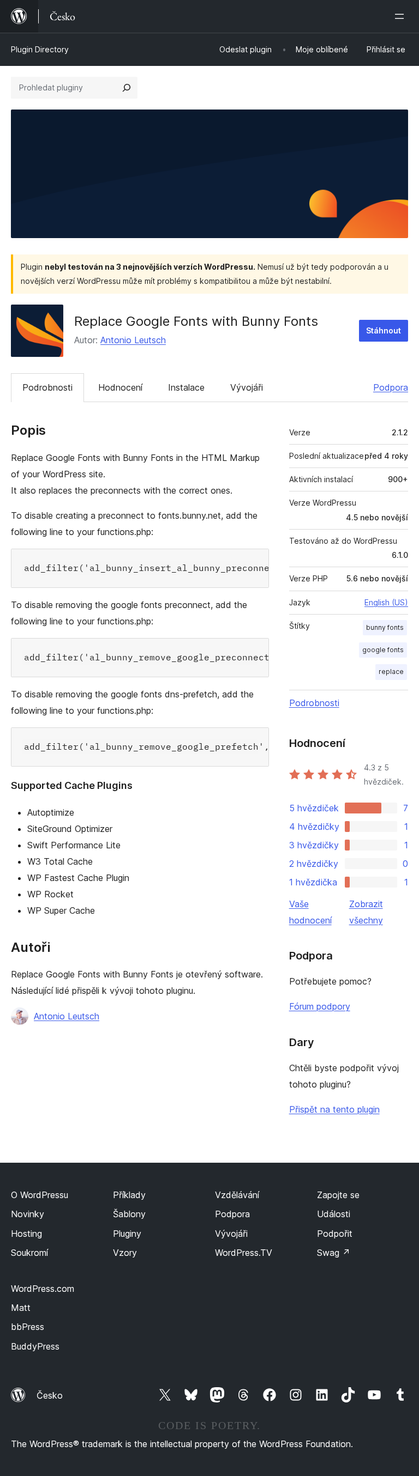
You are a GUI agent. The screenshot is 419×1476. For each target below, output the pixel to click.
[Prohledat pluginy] (126, 88)
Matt (21, 1307)
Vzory (125, 1252)
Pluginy (127, 1233)
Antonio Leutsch (133, 340)
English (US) (386, 602)
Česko (50, 1395)
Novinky (27, 1213)
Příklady (129, 1194)
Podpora (390, 387)
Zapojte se (338, 1194)
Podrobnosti (47, 387)
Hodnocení (120, 387)
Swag (333, 1252)
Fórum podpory (319, 1006)
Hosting (26, 1233)
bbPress (27, 1326)
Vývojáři (246, 387)
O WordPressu (39, 1194)
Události (333, 1213)
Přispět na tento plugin (334, 1109)
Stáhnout (383, 330)
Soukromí (29, 1252)
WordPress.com (42, 1288)
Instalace (186, 387)
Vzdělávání (237, 1194)
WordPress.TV (243, 1252)
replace (391, 671)
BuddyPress (35, 1346)
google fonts (383, 650)
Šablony (129, 1213)
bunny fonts (385, 627)
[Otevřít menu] (401, 16)
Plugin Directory (40, 49)
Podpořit (334, 1233)
